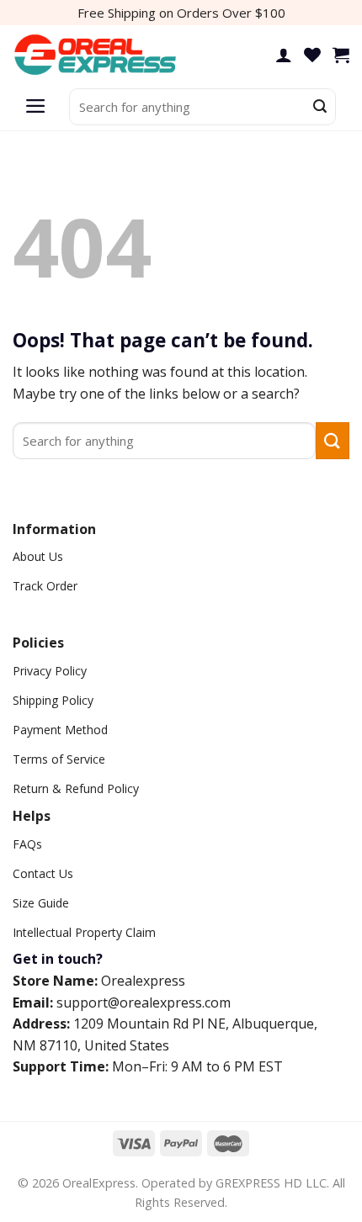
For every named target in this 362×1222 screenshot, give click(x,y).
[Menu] (35, 107)
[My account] (283, 54)
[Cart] (341, 54)
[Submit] (320, 106)
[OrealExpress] (97, 55)
